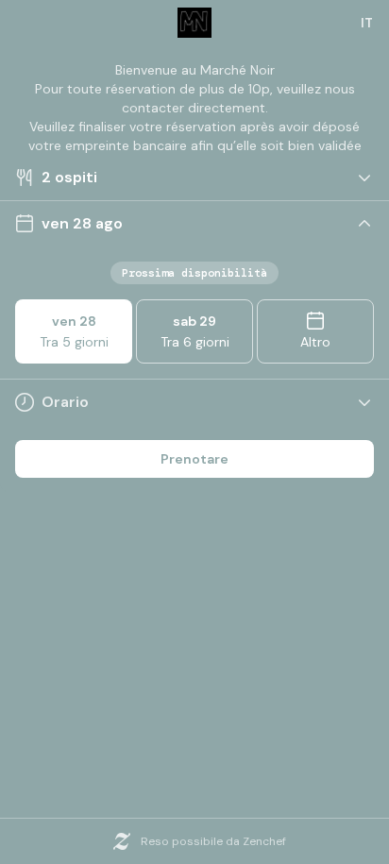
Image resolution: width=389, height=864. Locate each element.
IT (367, 22)
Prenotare (194, 458)
